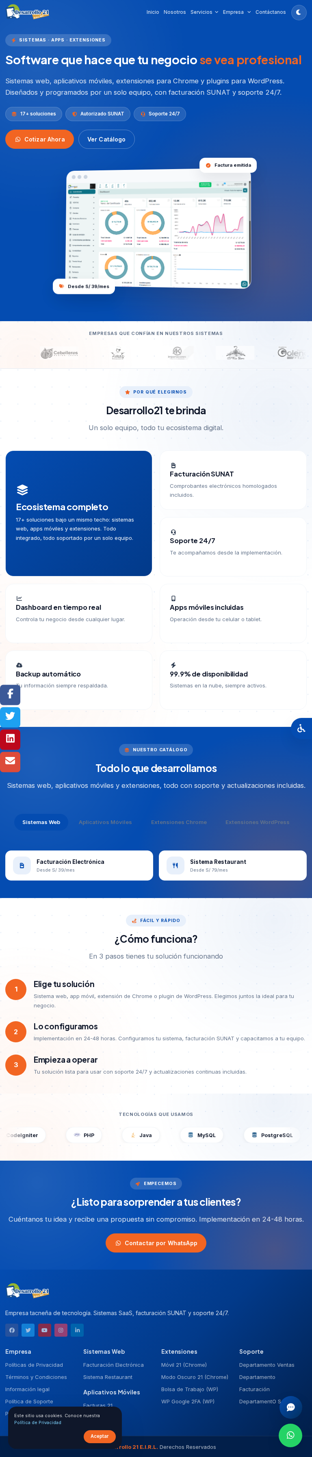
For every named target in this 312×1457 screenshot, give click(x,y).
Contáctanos (271, 12)
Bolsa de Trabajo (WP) (189, 1389)
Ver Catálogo (106, 139)
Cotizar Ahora (44, 139)
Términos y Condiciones (36, 1377)
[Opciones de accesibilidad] (301, 728)
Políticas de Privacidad (34, 1364)
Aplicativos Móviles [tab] (105, 822)
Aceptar (100, 1436)
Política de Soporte (29, 1401)
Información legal (27, 1389)
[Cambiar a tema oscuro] (299, 12)
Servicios (201, 12)
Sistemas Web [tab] (41, 822)
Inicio (153, 12)
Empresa (234, 12)
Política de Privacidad (37, 1422)
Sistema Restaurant (107, 1377)
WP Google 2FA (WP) (187, 1401)
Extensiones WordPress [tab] (257, 822)
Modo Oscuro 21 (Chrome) (194, 1377)
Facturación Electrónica (113, 1364)
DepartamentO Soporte (268, 1401)
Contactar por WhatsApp (161, 1242)
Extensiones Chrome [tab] (179, 822)
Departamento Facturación (257, 1383)
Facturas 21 (98, 1405)
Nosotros (175, 12)
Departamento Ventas (267, 1364)
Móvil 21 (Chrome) (184, 1364)
